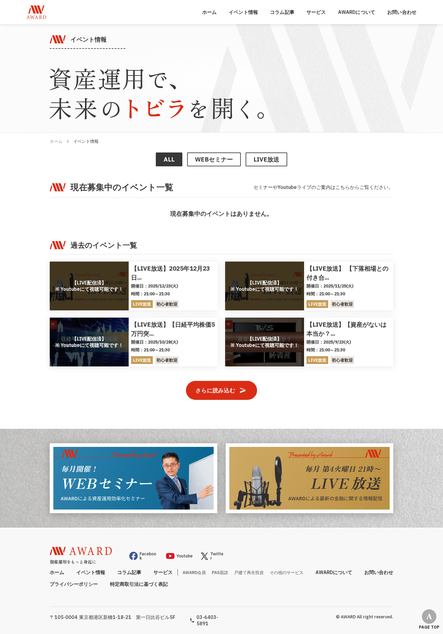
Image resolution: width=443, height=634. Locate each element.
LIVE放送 (266, 159)
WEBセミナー (214, 159)
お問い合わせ (401, 12)
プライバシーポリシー (74, 584)
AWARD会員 (194, 572)
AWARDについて (356, 12)
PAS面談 (220, 572)
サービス (316, 12)
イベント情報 (243, 12)
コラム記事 (282, 12)
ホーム (56, 141)
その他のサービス (286, 572)
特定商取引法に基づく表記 (139, 584)
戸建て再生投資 (249, 572)
